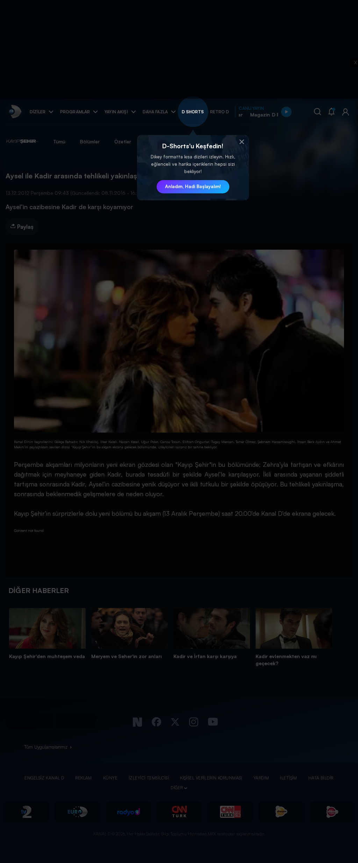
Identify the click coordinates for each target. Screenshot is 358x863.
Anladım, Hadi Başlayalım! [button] (193, 186)
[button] (242, 142)
